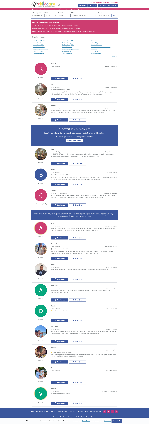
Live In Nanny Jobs (38, 45)
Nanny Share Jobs (67, 53)
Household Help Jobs (96, 45)
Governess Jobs (66, 51)
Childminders (46, 9)
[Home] (32, 9)
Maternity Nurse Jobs (68, 40)
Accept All (116, 421)
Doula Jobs (94, 49)
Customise (107, 421)
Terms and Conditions (60, 417)
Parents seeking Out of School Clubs (100, 47)
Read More (60, 78)
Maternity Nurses (78, 9)
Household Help (67, 9)
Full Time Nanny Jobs (68, 45)
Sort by (100, 12)
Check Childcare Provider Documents (80, 216)
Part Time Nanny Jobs (68, 43)
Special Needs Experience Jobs (70, 49)
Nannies (53, 9)
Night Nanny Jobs (38, 51)
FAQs (32, 411)
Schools (95, 9)
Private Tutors (88, 9)
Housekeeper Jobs (38, 53)
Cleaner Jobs (94, 51)
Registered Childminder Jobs (41, 40)
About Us (71, 411)
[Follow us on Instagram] (116, 411)
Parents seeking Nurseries (40, 49)
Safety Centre (45, 28)
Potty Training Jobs (96, 43)
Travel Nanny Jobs (96, 53)
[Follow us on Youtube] (112, 411)
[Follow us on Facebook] (104, 411)
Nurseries (59, 9)
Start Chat (78, 78)
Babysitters (37, 9)
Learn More (86, 421)
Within (46, 12)
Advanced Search (85, 31)
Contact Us (79, 411)
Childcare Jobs (103, 9)
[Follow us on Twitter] (108, 411)
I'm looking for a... (36, 12)
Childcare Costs (62, 411)
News (86, 411)
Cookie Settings (91, 417)
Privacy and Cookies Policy (76, 417)
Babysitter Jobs (37, 43)
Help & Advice (50, 411)
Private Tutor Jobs (67, 47)
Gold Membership (95, 411)
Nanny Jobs (94, 40)
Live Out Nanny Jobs (39, 47)
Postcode (60, 12)
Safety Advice (106, 214)
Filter (72, 12)
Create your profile (74, 141)
